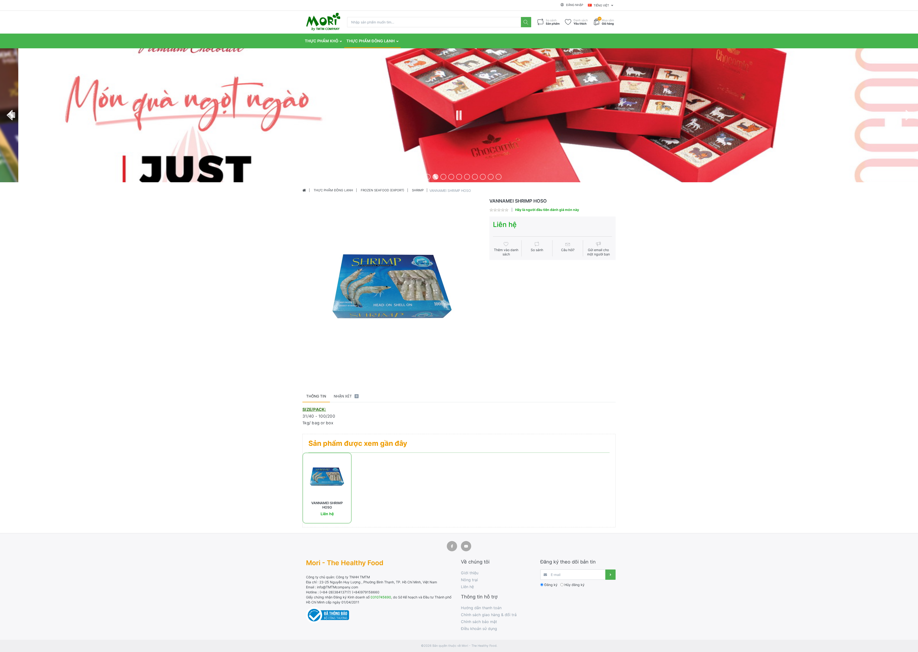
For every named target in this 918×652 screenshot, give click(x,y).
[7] (467, 177)
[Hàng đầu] (304, 190)
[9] (483, 177)
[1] (420, 177)
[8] (475, 177)
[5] (451, 177)
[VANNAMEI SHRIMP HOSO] (392, 288)
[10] (491, 177)
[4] (443, 177)
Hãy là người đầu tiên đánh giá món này (547, 210)
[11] (499, 177)
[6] (459, 177)
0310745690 (381, 597)
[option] (392, 288)
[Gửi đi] (610, 574)
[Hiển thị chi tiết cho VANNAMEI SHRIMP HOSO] (327, 477)
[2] (428, 177)
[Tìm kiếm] (526, 22)
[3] (435, 177)
